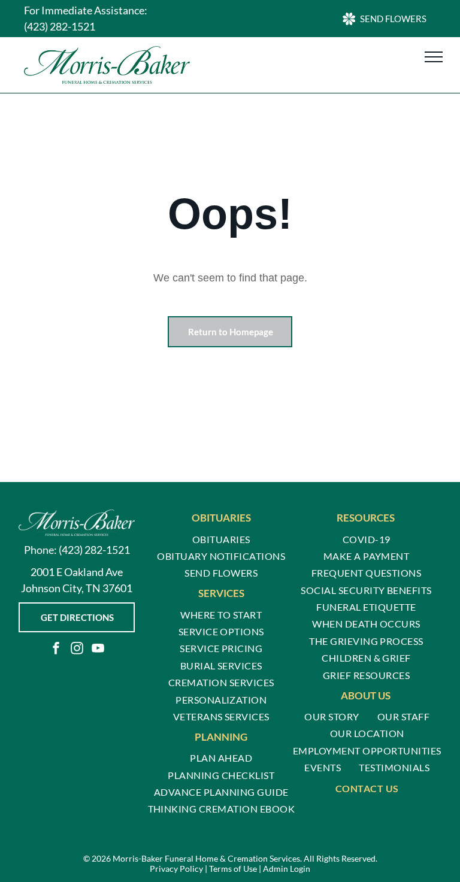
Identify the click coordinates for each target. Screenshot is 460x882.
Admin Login (286, 868)
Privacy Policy (176, 868)
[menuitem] (221, 538)
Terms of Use (233, 868)
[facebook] (55, 649)
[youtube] (97, 649)
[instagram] (76, 649)
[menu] (433, 56)
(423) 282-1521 (59, 26)
